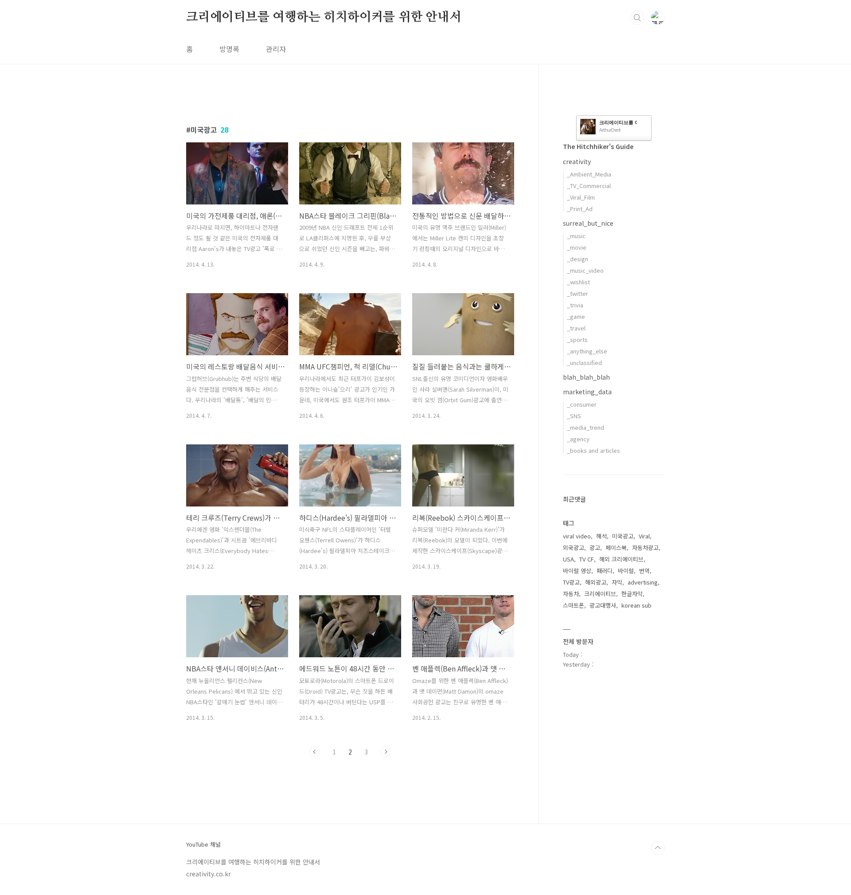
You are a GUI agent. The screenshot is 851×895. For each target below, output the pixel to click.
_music (576, 236)
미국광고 (622, 536)
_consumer (582, 404)
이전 (314, 751)
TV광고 (571, 582)
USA (568, 559)
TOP (658, 848)
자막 (617, 582)
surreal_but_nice (588, 223)
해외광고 (595, 582)
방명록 (229, 48)
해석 (601, 536)
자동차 (571, 593)
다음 (385, 751)
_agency (578, 439)
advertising (643, 582)
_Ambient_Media (589, 174)
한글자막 (632, 593)
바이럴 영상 (577, 570)
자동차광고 (645, 547)
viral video (577, 536)
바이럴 (626, 570)
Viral (644, 536)
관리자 (276, 48)
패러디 (605, 570)
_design (577, 259)
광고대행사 (602, 605)
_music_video (585, 270)
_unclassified (584, 362)
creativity (577, 161)
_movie (576, 247)
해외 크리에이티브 (621, 559)
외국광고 (573, 547)
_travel (576, 328)
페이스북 (616, 547)
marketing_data (587, 391)
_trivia (575, 305)
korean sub (636, 605)
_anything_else (587, 351)
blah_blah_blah (586, 377)
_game (576, 316)
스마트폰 (573, 605)
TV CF (586, 559)
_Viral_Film (581, 197)
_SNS (574, 416)
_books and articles (593, 450)
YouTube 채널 (203, 844)
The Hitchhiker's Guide (598, 146)
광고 (594, 547)
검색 (637, 17)
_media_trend (585, 427)
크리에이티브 (600, 593)
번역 (644, 570)
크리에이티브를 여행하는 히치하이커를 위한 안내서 (323, 17)
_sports (577, 339)
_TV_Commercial (589, 185)
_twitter (577, 293)
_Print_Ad (580, 208)
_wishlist (578, 282)
